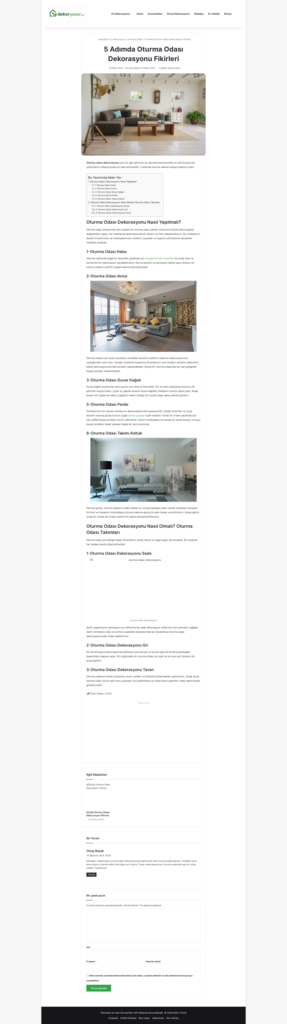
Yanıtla (91, 874)
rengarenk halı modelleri (159, 258)
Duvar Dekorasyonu (178, 13)
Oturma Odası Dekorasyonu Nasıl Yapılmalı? (113, 181)
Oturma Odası (135, 39)
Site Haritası (172, 1018)
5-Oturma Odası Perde (106, 195)
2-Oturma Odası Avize (105, 188)
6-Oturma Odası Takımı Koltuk (109, 199)
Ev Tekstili (214, 13)
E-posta (91, 961)
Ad (88, 947)
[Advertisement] (143, 729)
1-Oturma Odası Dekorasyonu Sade (112, 206)
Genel (140, 13)
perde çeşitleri (136, 415)
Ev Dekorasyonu (120, 13)
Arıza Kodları (155, 13)
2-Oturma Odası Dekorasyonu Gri (112, 209)
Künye (228, 13)
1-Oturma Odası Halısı (105, 185)
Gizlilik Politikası (128, 1018)
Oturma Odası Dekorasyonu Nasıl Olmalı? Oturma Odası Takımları (125, 202)
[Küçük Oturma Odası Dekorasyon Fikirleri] (103, 796)
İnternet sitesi (153, 961)
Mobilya (198, 13)
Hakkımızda (158, 1018)
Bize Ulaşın (144, 1018)
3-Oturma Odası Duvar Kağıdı (109, 192)
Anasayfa (103, 39)
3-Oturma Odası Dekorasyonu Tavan (113, 213)
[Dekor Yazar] (67, 13)
